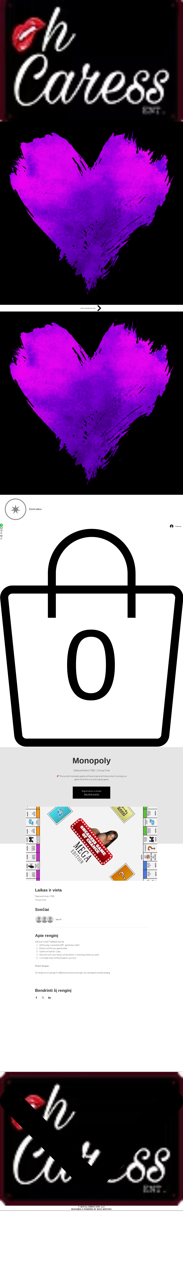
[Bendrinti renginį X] (43, 998)
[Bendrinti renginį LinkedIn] (49, 998)
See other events (91, 794)
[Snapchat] (91, 527)
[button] (91, 638)
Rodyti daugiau (42, 965)
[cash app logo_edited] (91, 525)
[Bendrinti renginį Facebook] (36, 998)
